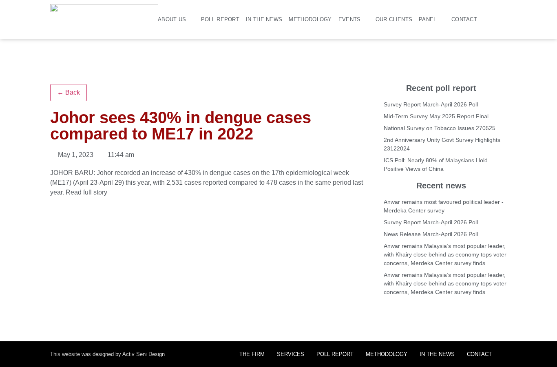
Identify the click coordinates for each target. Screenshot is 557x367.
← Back (68, 92)
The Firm (252, 354)
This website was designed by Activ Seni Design (107, 354)
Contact (464, 19)
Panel (428, 19)
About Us (172, 19)
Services (290, 354)
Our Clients (394, 19)
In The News (264, 19)
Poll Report (220, 19)
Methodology (310, 19)
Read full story (86, 192)
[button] (503, 19)
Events (349, 19)
